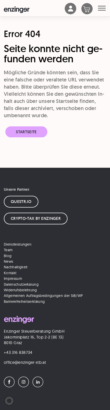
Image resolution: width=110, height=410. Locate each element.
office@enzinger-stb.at (25, 362)
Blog (8, 256)
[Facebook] (10, 385)
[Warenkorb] (89, 9)
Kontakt (10, 273)
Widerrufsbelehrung (20, 290)
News (8, 261)
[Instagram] (24, 385)
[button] (9, 401)
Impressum (13, 278)
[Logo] (34, 9)
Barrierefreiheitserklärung (24, 301)
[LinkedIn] (39, 385)
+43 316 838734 (18, 352)
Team (8, 250)
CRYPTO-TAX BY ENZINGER (36, 218)
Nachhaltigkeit (15, 267)
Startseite (26, 132)
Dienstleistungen (17, 244)
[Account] (70, 13)
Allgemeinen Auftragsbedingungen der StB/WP (43, 295)
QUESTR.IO (21, 201)
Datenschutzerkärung (21, 284)
